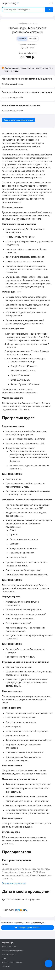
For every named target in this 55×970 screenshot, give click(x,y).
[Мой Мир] (24, 909)
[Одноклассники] (21, 909)
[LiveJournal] (26, 909)
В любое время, (12, 84)
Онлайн (22, 39)
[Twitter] (19, 909)
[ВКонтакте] (16, 909)
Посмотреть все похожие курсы (18, 120)
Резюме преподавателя (13, 883)
